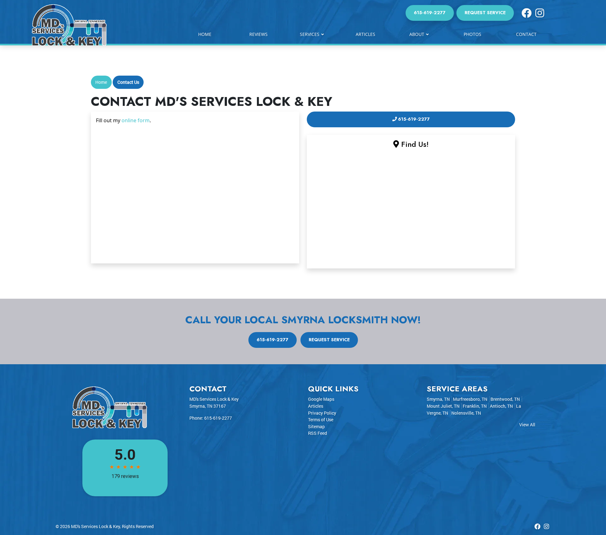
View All (527, 425)
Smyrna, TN (438, 399)
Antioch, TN (501, 406)
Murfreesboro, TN (470, 399)
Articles (315, 406)
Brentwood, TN (505, 399)
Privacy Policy (322, 413)
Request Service (485, 12)
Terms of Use (320, 420)
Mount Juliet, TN (443, 406)
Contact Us (128, 82)
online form (136, 120)
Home (101, 82)
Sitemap (316, 426)
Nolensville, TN (466, 413)
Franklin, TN (475, 406)
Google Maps (321, 399)
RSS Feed (317, 433)
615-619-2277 (430, 12)
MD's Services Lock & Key (95, 526)
